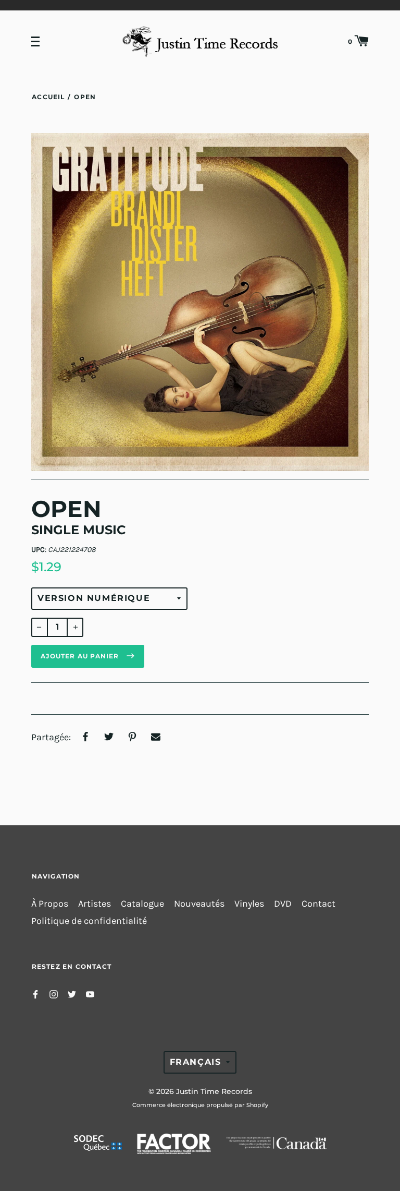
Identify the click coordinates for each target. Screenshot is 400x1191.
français (195, 1062)
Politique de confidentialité (89, 921)
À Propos (49, 903)
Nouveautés (199, 903)
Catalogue (142, 903)
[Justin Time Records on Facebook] (35, 993)
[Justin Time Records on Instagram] (53, 993)
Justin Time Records (214, 1091)
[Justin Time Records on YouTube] (90, 993)
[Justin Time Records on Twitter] (72, 993)
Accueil (48, 97)
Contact (318, 903)
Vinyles (249, 903)
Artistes (94, 903)
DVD (283, 903)
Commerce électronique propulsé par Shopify (200, 1105)
